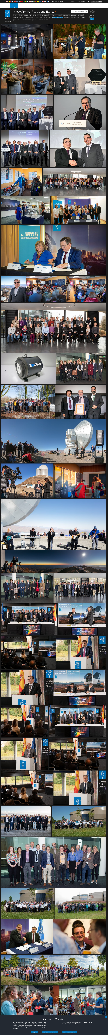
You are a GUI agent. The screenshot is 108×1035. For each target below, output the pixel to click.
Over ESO (7, 5)
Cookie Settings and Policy (69, 1032)
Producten (73, 5)
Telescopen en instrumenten (40, 5)
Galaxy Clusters (18, 17)
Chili (38, 15)
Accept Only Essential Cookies (50, 1032)
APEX (34, 15)
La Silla (36, 17)
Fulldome (74, 15)
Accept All (34, 1032)
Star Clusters (27, 20)
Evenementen (60, 5)
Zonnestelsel (18, 20)
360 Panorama (24, 15)
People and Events (57, 17)
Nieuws (24, 5)
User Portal (99, 1)
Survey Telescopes (43, 20)
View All (16, 15)
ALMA (30, 15)
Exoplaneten (66, 15)
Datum (92, 19)
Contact (78, 1)
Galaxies (80, 15)
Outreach (67, 5)
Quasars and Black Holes (78, 17)
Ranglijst (92, 17)
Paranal (48, 17)
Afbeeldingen (14, 5)
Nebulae (42, 17)
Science (93, 1)
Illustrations (29, 17)
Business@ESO (80, 5)
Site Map (83, 1)
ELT (50, 15)
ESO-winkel (30, 5)
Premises (66, 17)
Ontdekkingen (52, 5)
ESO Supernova (57, 15)
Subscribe (72, 1)
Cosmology (45, 15)
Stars (34, 20)
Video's (20, 5)
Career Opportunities (90, 5)
